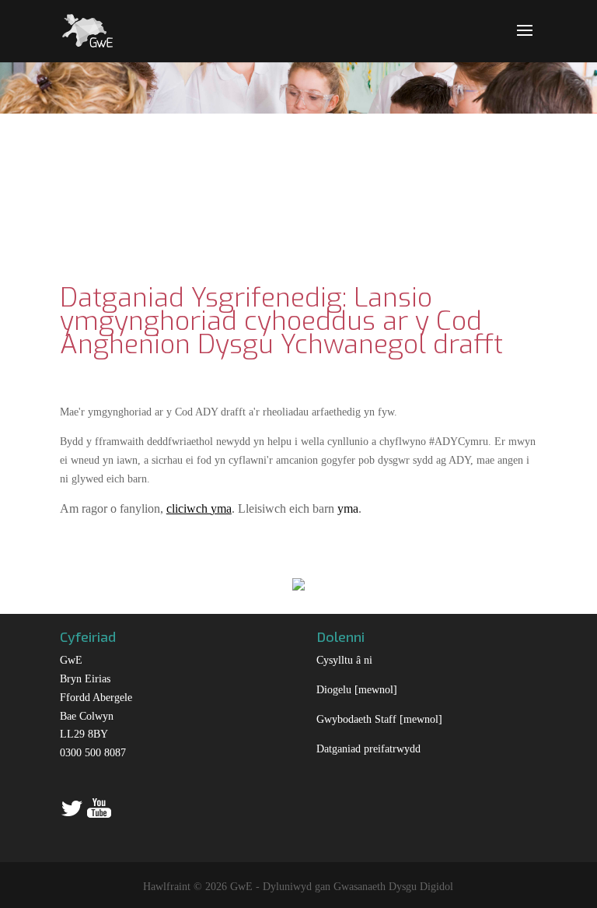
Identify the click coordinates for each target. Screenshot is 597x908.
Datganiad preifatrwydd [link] (368, 749)
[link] (87, 29)
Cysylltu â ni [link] (344, 660)
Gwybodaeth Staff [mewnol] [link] (379, 719)
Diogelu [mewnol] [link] (356, 690)
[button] (524, 40)
